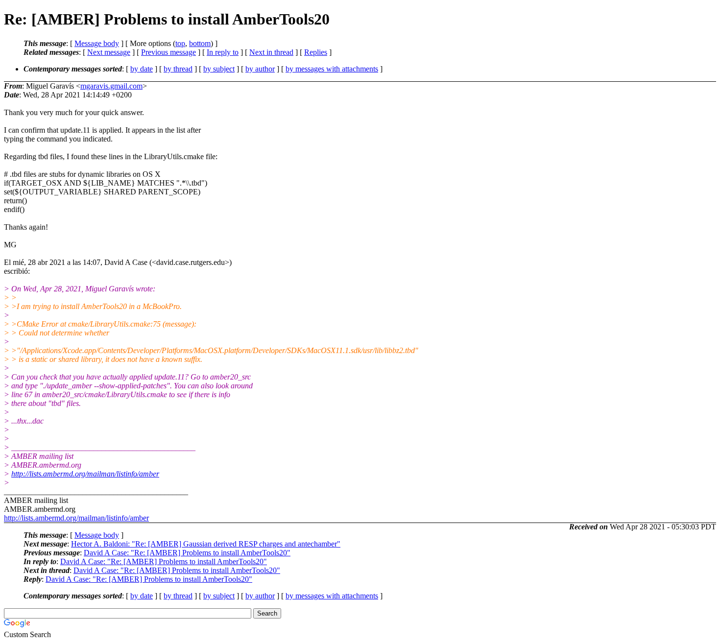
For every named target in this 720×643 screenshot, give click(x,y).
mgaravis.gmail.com (111, 86)
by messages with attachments (332, 69)
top (180, 43)
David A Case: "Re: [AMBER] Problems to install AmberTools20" (187, 552)
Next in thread (271, 52)
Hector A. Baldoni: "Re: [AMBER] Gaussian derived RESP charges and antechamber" (205, 544)
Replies (315, 52)
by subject (219, 69)
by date (141, 69)
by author (260, 69)
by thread (178, 69)
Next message (108, 52)
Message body (96, 43)
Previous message (168, 52)
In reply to (223, 52)
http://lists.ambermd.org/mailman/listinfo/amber (85, 474)
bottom (200, 43)
